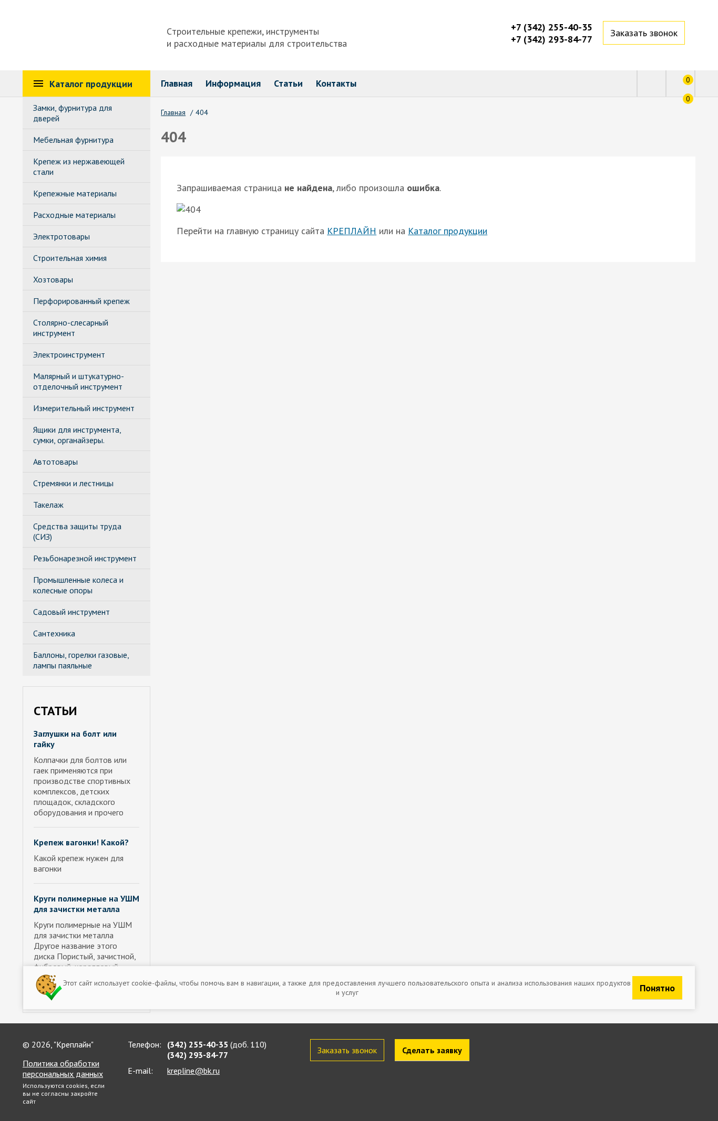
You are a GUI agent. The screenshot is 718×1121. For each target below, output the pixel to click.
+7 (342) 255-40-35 (551, 27)
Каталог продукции (447, 231)
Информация (233, 83)
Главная (176, 83)
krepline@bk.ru (193, 1070)
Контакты (336, 83)
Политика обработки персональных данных (63, 1068)
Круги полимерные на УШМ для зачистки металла (86, 903)
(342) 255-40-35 (197, 1044)
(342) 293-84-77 (197, 1055)
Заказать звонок (644, 33)
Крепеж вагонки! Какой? (81, 842)
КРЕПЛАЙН (351, 231)
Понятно (657, 987)
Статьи (288, 83)
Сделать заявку (432, 1050)
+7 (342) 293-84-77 (551, 39)
